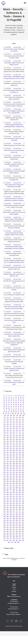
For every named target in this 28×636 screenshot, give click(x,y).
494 (23, 516)
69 (9, 408)
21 (23, 397)
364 (11, 483)
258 (8, 456)
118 (8, 419)
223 (8, 446)
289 (17, 463)
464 (17, 509)
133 (11, 423)
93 (23, 412)
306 (5, 468)
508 (23, 520)
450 (17, 505)
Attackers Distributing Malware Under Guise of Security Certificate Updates (14, 192)
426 (8, 500)
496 (8, 518)
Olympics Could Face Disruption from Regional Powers (14, 369)
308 (11, 468)
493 (20, 516)
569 (17, 536)
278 (4, 461)
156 (17, 428)
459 (23, 507)
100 (18, 413)
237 (8, 450)
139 (8, 424)
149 (17, 426)
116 (23, 417)
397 (4, 492)
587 (12, 542)
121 (17, 419)
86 (6, 412)
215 (4, 445)
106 (14, 415)
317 (17, 470)
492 (17, 516)
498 (14, 518)
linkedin (20, 621)
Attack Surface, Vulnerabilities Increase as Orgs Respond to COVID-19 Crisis (14, 77)
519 (14, 524)
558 (4, 535)
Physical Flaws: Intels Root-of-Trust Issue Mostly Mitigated (14, 213)
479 (20, 513)
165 (23, 430)
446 (4, 505)
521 (20, 524)
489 (8, 516)
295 (14, 465)
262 (20, 456)
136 (20, 423)
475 (8, 513)
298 (23, 465)
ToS (14, 589)
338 (17, 476)
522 (23, 524)
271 (4, 459)
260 (14, 456)
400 (14, 492)
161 (11, 430)
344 (14, 478)
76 (4, 410)
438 (23, 502)
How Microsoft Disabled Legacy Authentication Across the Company (14, 247)
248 (20, 452)
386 (14, 489)
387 (17, 489)
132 (8, 423)
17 (13, 397)
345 (17, 478)
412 (8, 496)
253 (14, 454)
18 (16, 397)
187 (4, 437)
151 (23, 426)
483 (11, 514)
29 (20, 399)
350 (11, 480)
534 (17, 527)
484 (14, 514)
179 (23, 434)
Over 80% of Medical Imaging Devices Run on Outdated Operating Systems (14, 261)
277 (23, 459)
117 (5, 419)
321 (8, 472)
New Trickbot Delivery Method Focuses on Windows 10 (14, 91)
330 (14, 474)
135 (17, 423)
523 (4, 525)
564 (23, 535)
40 (4, 402)
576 (17, 538)
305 (23, 467)
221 (23, 445)
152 (4, 428)
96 (8, 413)
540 (14, 529)
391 (8, 491)
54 (16, 404)
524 (8, 525)
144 (23, 424)
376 (4, 487)
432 (4, 502)
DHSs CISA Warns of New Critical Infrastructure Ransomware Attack (14, 300)
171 (20, 432)
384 (8, 489)
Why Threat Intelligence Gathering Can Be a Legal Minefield (14, 111)
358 (14, 481)
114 (17, 417)
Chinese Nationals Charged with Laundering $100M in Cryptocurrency (14, 125)
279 (8, 461)
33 (9, 400)
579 (4, 540)
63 (16, 406)
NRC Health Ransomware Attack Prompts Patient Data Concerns (14, 376)
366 (17, 483)
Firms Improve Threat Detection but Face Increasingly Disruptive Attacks (14, 328)
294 (11, 465)
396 (23, 491)
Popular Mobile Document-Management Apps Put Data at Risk (14, 350)
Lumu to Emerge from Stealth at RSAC (14, 294)
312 (23, 468)
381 (20, 487)
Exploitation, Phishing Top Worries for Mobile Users (14, 84)
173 (4, 434)
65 (20, 406)
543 (23, 529)
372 (14, 485)
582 (14, 540)
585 (23, 540)
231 (11, 448)
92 (20, 412)
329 (11, 474)
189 (11, 437)
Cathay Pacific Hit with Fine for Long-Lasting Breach (14, 158)
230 (8, 448)
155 (14, 428)
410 (23, 494)
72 (16, 408)
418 (4, 498)
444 (20, 503)
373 (17, 485)
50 (6, 404)
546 (11, 531)
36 (16, 400)
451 (20, 505)
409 (20, 494)
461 (8, 509)
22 (4, 399)
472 (20, 511)
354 (23, 480)
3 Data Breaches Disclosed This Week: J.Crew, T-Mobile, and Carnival (14, 206)
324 (17, 472)
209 (8, 443)
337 (14, 476)
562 (17, 535)
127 (14, 421)
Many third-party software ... (14, 614)
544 (4, 531)
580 (8, 540)
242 (23, 450)
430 (20, 500)
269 (20, 457)
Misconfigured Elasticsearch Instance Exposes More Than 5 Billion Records (14, 70)
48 (23, 402)
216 (8, 445)
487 (23, 514)
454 (8, 507)
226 (17, 446)
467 (4, 511)
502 (4, 520)
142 (17, 424)
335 (8, 476)
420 (11, 498)
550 (23, 531)
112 (11, 417)
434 (11, 502)
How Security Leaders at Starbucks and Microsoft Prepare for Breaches (14, 105)
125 (8, 421)
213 (20, 443)
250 (4, 454)
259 (11, 456)
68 (6, 408)
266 (11, 457)
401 (17, 492)
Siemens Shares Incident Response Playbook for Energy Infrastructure (14, 220)
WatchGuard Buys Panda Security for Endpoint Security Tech (14, 240)
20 (20, 397)
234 (20, 448)
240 (17, 450)
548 (17, 531)
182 (11, 435)
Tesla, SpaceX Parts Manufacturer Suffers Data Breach (14, 98)
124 (4, 421)
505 (14, 520)
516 (4, 524)
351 (14, 480)
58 (4, 406)
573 (8, 538)
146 (8, 426)
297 (20, 465)
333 (23, 474)
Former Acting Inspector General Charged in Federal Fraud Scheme (14, 233)
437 (20, 502)
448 (11, 505)
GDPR (14, 586)
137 (23, 423)
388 (20, 489)
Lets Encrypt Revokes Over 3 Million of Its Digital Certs (14, 178)
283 (20, 461)
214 (23, 443)
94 (3, 413)
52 (11, 404)
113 (14, 417)
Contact (14, 587)
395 (20, 491)
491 (14, 516)
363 (8, 483)
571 (23, 536)
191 (17, 437)
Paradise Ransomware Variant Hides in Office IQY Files (14, 275)
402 (20, 492)
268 (17, 457)
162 (14, 430)
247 (17, 452)
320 (4, 472)
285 (4, 463)
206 (20, 441)
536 (23, 527)
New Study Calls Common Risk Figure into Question (14, 50)
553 (11, 533)
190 (14, 437)
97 (10, 413)
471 (17, 511)
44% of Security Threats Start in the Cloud (14, 321)
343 (11, 478)
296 (17, 465)
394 (17, 491)
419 (8, 498)
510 (8, 522)
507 (20, 520)
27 (16, 399)
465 (20, 509)
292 (4, 465)
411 (5, 496)
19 (18, 397)
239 (14, 450)
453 (4, 507)
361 (23, 481)
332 (20, 474)
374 (20, 485)
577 (20, 538)
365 (14, 483)
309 (14, 468)
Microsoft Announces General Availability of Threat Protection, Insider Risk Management (14, 342)
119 (11, 419)
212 (17, 443)
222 (4, 446)
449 (14, 505)
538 (8, 529)
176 (14, 434)
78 (9, 410)
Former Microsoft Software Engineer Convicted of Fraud (14, 132)
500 (20, 518)
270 (23, 457)
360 (20, 481)
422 (17, 498)
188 (8, 437)
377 (8, 487)
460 (4, 509)
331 (17, 474)
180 (4, 435)
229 (4, 448)
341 (4, 478)
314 (8, 470)
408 (17, 494)
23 (6, 399)
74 (20, 408)
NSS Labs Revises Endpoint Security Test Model (14, 139)
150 (20, 426)
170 (17, 432)
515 (23, 522)
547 (14, 531)
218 (14, 445)
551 (4, 533)
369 (4, 485)
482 (8, 514)
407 (14, 494)
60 (9, 406)
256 (23, 454)
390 (4, 491)
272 (8, 459)
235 (23, 448)
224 (11, 446)
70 (11, 408)
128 (17, 421)
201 (4, 441)
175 (11, 434)
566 (8, 536)
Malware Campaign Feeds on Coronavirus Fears (14, 254)
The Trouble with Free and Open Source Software (14, 288)
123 (23, 419)
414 (14, 496)
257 (4, 456)
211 (14, 443)
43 (11, 402)
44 (13, 402)
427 (11, 500)
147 (11, 426)
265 (8, 457)
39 (23, 400)
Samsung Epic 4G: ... (14, 609)
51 (9, 404)
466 (23, 509)
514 (20, 522)
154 (11, 428)
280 (11, 461)
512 (14, 522)
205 (17, 441)
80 (13, 410)
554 (14, 533)
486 (20, 514)
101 (21, 413)
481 (4, 514)
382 (23, 487)
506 (17, 520)
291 (23, 463)
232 (14, 448)
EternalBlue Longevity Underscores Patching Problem (14, 165)
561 (14, 535)
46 (18, 402)
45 (16, 402)
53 (13, 404)
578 (23, 538)
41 (6, 402)
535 (20, 527)
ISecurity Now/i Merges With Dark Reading (14, 362)
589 (18, 542)
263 (23, 456)
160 (8, 430)
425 (4, 500)
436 (17, 502)
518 (11, 524)
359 (17, 481)
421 (14, 498)
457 (17, 507)
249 (23, 452)
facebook (7, 621)
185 (20, 435)
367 (20, 483)
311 (20, 468)
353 (20, 480)
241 (20, 450)
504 (11, 520)
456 (14, 507)
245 (11, 452)
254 (17, 454)
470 (14, 511)
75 (23, 408)
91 (18, 412)
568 (14, 536)
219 (17, 445)
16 (11, 397)
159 (4, 430)
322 (11, 472)
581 (11, 540)
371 (11, 485)
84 (23, 410)
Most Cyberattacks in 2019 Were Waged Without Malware (14, 172)
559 (8, 535)
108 (20, 415)
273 (11, 459)
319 (23, 470)
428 (14, 500)
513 (17, 522)
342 (8, 478)
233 (17, 448)
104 (8, 415)
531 (8, 527)
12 (23, 395)
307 (8, 468)
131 (4, 423)
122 (20, 419)
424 (23, 498)
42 (9, 402)
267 (14, 457)
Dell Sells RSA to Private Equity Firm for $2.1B (14, 282)
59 (6, 406)
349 (8, 480)
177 (17, 434)
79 (11, 410)
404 (4, 494)
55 (18, 404)
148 (14, 426)
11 (21, 395)
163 (17, 430)
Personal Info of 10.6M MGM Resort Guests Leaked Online (14, 335)
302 (14, 467)
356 (8, 481)
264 (4, 457)
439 (4, 503)
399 (11, 492)
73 (18, 408)
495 (4, 518)
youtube (16, 621)
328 (8, 474)
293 (8, 465)
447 (8, 505)
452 (23, 505)
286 (8, 463)
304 (20, 467)
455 (11, 507)
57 (23, 404)
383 (4, 489)
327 (4, 474)
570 (20, 536)
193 (23, 437)
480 (23, 513)
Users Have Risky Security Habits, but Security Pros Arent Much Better (14, 307)
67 (4, 408)
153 (8, 428)
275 (17, 459)
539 (11, 529)
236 (4, 450)
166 (4, 432)
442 (14, 503)
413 (11, 496)
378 (11, 487)
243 (4, 452)
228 (23, 446)
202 (8, 441)
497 (11, 518)
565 (4, 536)
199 (20, 439)
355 (4, 481)
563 (20, 535)
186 (23, 435)
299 (4, 467)
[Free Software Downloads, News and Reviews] (9, 3)
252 (11, 454)
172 (23, 432)
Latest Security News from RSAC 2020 (14, 145)
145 (4, 426)
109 (23, 415)
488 (4, 516)
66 (23, 406)
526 (14, 525)
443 (17, 503)
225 (14, 446)
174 (8, 434)
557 (23, 533)
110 (5, 417)
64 (18, 406)
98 (13, 413)
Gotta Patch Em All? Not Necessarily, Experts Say (14, 151)
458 (20, 507)
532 (11, 527)
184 (17, 435)
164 (20, 430)
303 (17, 467)
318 (20, 470)
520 (17, 524)
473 (23, 511)
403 (23, 492)
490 (11, 516)
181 (8, 435)
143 (20, 424)
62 (13, 406)
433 (8, 502)
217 (11, 445)
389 (23, 489)
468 (8, 511)
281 (14, 461)
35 (13, 400)
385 (11, 489)
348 (4, 480)
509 (5, 522)
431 (23, 500)
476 (11, 513)
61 (11, 406)
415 (17, 496)
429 (17, 500)
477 (14, 513)
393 (14, 491)
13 (4, 397)
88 (11, 412)
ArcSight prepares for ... (14, 603)
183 (14, 435)
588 (15, 542)
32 (6, 400)
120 (14, 419)
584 (20, 540)
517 (8, 524)
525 (11, 525)
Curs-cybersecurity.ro (14, 596)
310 (17, 468)
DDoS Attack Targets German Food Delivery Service (14, 63)
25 (11, 399)
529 (23, 525)
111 (8, 417)
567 (11, 536)
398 (8, 492)
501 (23, 518)
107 (17, 415)
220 (20, 445)
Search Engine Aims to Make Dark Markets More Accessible (14, 185)
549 (20, 531)
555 (17, 533)
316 (14, 470)
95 (6, 413)
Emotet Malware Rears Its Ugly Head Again (14, 383)
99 (15, 413)
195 (8, 439)
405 (8, 494)
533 (14, 527)
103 (5, 415)
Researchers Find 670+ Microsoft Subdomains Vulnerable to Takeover (14, 199)
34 (11, 400)
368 (23, 483)
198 (17, 439)
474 (4, 513)
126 (11, 421)
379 (14, 487)
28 (18, 399)
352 (17, 480)
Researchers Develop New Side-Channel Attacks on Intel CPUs (14, 268)
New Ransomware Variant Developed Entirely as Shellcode (14, 227)
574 (11, 538)
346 (20, 478)
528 (20, 525)
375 (23, 485)
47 (20, 402)
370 (8, 485)
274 (14, 459)
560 (11, 535)
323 (14, 472)
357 (11, 481)
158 (23, 428)
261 (17, 456)
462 (11, 509)
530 (4, 527)
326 (23, 472)
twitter (11, 621)
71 (13, 408)
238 (11, 450)
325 (20, 472)
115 (20, 417)
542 (20, 529)
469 (11, 511)
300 (8, 467)
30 (23, 399)
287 (11, 463)
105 (11, 415)
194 (4, 439)
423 (20, 498)
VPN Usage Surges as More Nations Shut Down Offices (14, 56)
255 (20, 454)
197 (14, 439)
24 (9, 399)
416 (20, 496)
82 (18, 410)
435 (14, 502)
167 (8, 432)
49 (4, 404)
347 (23, 478)
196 (11, 439)
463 (14, 509)
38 (20, 400)
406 (11, 494)
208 (5, 443)
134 (14, 423)
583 (17, 540)
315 (11, 470)
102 (24, 413)
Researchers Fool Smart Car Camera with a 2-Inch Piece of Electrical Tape (14, 314)
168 (11, 432)
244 (8, 452)
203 (11, 441)
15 (9, 397)
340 (23, 476)
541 (17, 529)
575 (14, 538)
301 (11, 467)
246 (14, 452)
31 (4, 400)
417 (23, 496)
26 (13, 399)
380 (17, 487)
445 (23, 503)
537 (4, 529)
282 (17, 461)
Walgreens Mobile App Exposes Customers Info (14, 118)
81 (16, 410)
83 (20, 410)
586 (9, 542)
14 (6, 397)
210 (11, 443)
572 (4, 538)
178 (20, 434)
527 (17, 525)
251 (8, 454)
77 (6, 410)
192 (20, 437)
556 (20, 533)
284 (23, 461)
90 (16, 412)
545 (8, 531)
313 (4, 470)
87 (9, 412)
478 (17, 513)
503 (8, 520)
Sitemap (14, 591)
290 (20, 463)
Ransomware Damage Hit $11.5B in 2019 (14, 356)
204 (14, 441)
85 (4, 412)
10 (19, 395)
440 (8, 503)
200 (23, 439)
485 (17, 514)
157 (20, 428)
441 (11, 503)
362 (4, 483)
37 (18, 400)
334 (4, 476)
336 (11, 476)
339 (20, 476)
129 (20, 421)
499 (17, 518)
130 (23, 421)
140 (11, 424)
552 (8, 533)
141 (14, 424)
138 (4, 424)
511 (11, 522)
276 (20, 459)
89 (13, 412)
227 (20, 446)
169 (14, 432)
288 (14, 463)
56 (20, 404)
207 (23, 441)
